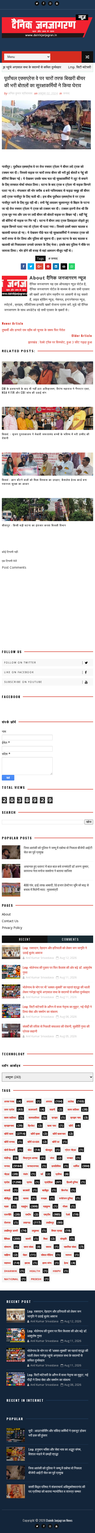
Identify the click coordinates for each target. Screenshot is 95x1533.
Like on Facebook (19, 672)
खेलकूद (48, 1150)
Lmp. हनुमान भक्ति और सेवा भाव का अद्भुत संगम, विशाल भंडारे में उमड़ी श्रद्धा (54, 1451)
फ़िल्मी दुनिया (72, 1182)
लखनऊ (26, 1222)
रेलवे (68, 1214)
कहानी (52, 1109)
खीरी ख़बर (35, 1133)
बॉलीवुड (7, 1198)
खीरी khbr (33, 1141)
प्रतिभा (59, 1174)
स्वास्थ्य (7, 1263)
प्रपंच (29, 1182)
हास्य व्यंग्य (46, 1263)
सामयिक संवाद (70, 1246)
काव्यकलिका (34, 1117)
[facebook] (43, 3)
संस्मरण (7, 1246)
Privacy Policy (12, 927)
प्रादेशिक (49, 1182)
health (35, 1271)
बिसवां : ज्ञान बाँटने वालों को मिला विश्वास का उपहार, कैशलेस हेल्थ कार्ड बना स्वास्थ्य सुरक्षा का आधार (44, 482)
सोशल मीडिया (47, 1255)
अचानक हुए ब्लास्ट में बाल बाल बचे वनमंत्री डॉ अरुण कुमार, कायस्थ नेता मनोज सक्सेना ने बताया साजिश (56, 868)
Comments (70, 939)
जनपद (66, 93)
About (6, 914)
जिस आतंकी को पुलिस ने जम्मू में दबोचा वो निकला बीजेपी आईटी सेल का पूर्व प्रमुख (58, 850)
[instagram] (50, 3)
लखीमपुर (50, 1222)
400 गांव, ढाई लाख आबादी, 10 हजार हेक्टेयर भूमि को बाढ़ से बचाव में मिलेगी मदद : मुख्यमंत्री (56, 887)
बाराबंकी (26, 1190)
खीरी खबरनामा (59, 1133)
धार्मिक (76, 1166)
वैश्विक (7, 1238)
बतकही (7, 1190)
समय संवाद (28, 1246)
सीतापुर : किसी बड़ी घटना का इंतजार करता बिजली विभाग (34, 525)
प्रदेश (6, 1182)
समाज (48, 1246)
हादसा (27, 1263)
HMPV (57, 1271)
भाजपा (25, 1198)
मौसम (65, 1206)
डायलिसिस (56, 1166)
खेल (29, 1150)
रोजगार (7, 1222)
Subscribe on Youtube (23, 682)
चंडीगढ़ (7, 1158)
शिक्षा (45, 1238)
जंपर (52, 1158)
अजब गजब (9, 1101)
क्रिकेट (31, 1125)
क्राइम (55, 1117)
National (11, 1279)
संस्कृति (63, 1238)
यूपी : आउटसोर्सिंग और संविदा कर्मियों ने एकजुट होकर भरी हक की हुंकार (57, 1432)
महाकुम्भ (46, 1206)
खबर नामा (51, 1125)
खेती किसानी (9, 1150)
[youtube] (57, 3)
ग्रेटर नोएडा (70, 1150)
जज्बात (70, 1158)
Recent (24, 939)
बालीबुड (45, 1190)
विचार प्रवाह (56, 1230)
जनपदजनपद (33, 1166)
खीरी (71, 1125)
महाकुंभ (24, 1206)
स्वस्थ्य (68, 1255)
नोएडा (6, 1174)
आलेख (71, 1101)
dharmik (10, 1271)
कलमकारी (32, 1109)
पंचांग (25, 1174)
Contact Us (10, 921)
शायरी (28, 1238)
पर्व (42, 1174)
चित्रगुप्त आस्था (30, 1158)
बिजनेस (64, 1190)
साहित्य (7, 1255)
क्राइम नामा (75, 1117)
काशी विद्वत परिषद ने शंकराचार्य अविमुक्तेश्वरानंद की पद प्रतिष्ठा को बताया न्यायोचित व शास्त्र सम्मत (56, 1489)
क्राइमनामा (9, 1125)
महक (6, 1206)
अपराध (49, 1101)
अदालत (30, 1101)
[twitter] (37, 3)
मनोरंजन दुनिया (66, 1198)
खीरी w (55, 1141)
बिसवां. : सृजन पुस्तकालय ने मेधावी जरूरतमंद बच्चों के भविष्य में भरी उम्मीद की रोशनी (45, 436)
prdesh (36, 1279)
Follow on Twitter (20, 662)
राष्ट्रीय (47, 1214)
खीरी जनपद (9, 1141)
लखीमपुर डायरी (11, 1230)
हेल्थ (66, 1263)
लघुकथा (35, 1230)
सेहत (25, 1255)
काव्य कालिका (10, 1117)
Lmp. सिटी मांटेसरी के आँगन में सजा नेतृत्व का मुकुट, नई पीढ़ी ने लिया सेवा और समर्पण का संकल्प (57, 1009)
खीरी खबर (8, 1133)
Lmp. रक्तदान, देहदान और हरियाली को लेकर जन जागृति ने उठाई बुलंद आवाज (54, 1313)
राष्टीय (28, 1214)
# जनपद (53, 258)
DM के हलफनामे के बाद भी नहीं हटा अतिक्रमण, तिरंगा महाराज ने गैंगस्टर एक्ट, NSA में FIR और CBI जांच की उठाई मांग (46, 390)
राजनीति (7, 1214)
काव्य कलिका (73, 1109)
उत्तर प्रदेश (9, 1109)
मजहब (44, 1198)
